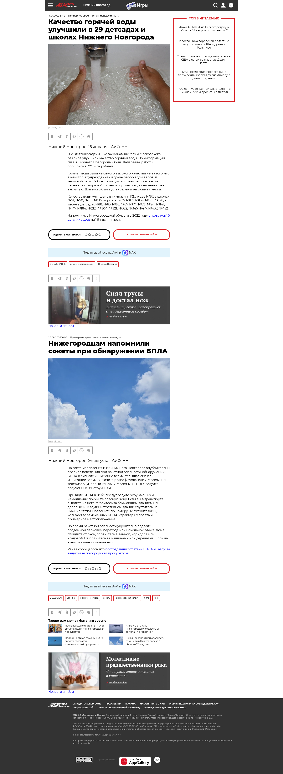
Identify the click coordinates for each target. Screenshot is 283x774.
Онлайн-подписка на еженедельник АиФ (194, 704)
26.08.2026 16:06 (57, 337)
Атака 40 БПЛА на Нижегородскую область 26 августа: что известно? (204, 29)
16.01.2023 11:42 (56, 15)
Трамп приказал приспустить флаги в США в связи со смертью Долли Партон (204, 60)
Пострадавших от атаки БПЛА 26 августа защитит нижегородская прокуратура (84, 628)
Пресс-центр (113, 704)
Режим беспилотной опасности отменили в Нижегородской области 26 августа (145, 641)
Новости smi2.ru (61, 326)
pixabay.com (55, 127)
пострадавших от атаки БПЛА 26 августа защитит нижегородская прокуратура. (119, 551)
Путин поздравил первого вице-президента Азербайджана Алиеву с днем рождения (204, 75)
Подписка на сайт (84, 707)
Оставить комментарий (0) (141, 234)
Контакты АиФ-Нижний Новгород (119, 707)
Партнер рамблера (106, 759)
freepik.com (55, 441)
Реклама (130, 704)
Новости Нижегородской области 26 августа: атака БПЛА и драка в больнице (204, 44)
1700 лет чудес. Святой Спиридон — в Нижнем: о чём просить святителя (204, 90)
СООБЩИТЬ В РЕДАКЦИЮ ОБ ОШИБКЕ (165, 707)
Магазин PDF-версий (152, 704)
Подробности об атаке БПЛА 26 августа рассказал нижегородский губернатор (84, 641)
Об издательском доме (87, 704)
